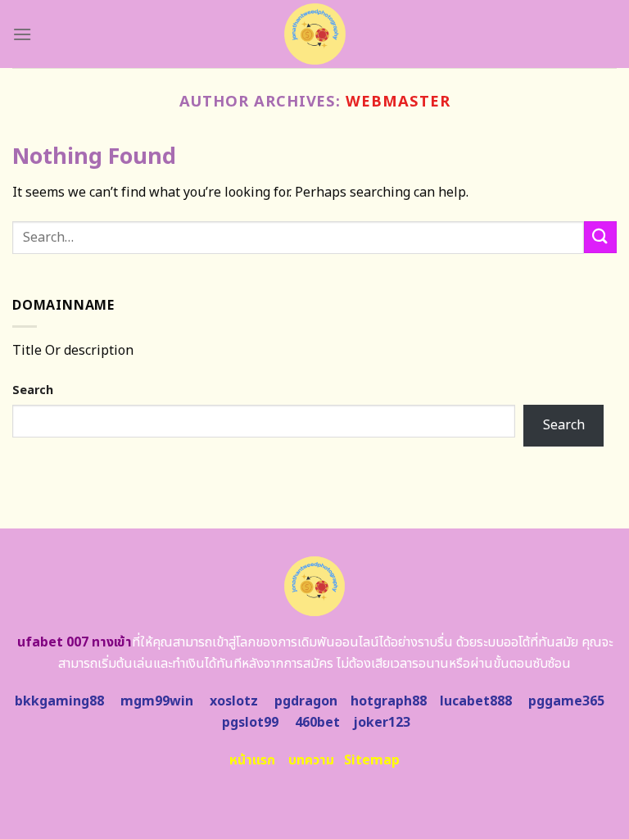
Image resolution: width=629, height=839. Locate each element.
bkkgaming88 (59, 701)
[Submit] (600, 237)
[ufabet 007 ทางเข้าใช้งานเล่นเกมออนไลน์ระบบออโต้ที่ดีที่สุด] (315, 34)
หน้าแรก (252, 760)
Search (32, 390)
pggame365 (566, 701)
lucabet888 (476, 701)
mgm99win (156, 701)
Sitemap (372, 760)
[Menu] (22, 34)
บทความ (311, 760)
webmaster (398, 101)
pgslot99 (250, 722)
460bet (317, 722)
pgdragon (305, 701)
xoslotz (234, 701)
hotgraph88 (389, 701)
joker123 (381, 722)
